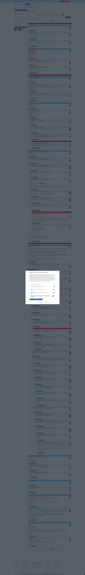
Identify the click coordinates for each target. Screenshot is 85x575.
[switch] (53, 286)
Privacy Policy (47, 302)
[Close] (58, 272)
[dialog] (42, 287)
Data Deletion (37, 302)
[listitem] (42, 284)
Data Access (42, 302)
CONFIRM (36, 299)
